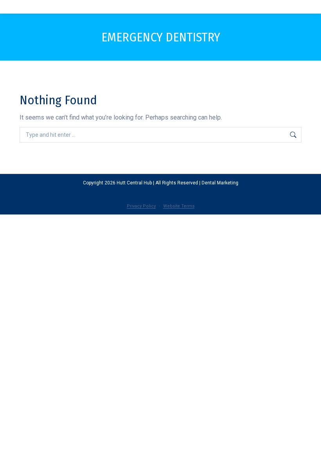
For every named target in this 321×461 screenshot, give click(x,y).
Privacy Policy (141, 206)
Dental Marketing (220, 183)
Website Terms (179, 206)
